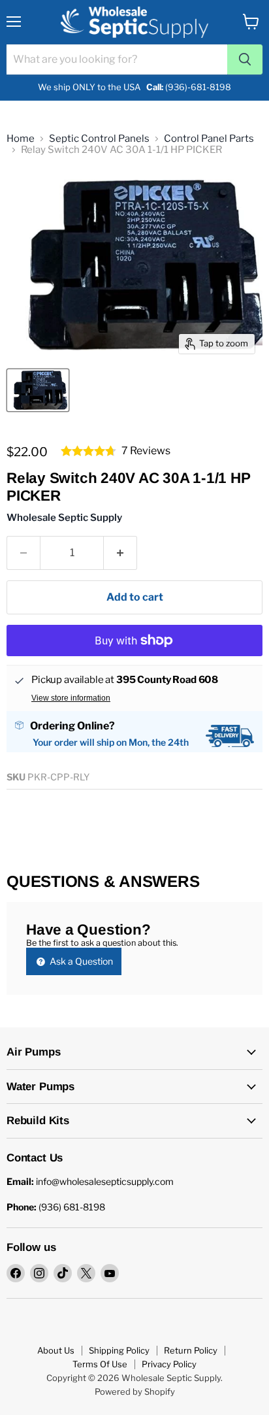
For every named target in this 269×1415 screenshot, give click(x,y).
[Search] (244, 59)
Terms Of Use (99, 1364)
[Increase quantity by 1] (120, 553)
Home (21, 138)
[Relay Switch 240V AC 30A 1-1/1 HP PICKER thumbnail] (38, 390)
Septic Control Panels (99, 138)
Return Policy (190, 1350)
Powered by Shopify (135, 1391)
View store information (70, 698)
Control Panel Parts (209, 138)
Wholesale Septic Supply (64, 518)
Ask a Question (80, 961)
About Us (55, 1350)
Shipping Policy (119, 1350)
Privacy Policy (169, 1364)
